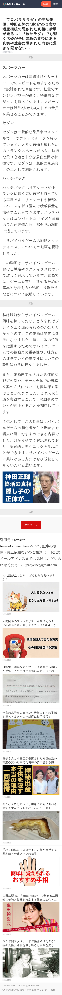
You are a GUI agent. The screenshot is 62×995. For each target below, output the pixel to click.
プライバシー (43, 990)
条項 (34, 990)
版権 (53, 990)
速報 (55, 4)
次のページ (31, 525)
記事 (45, 4)
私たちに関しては (10, 990)
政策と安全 (25, 990)
